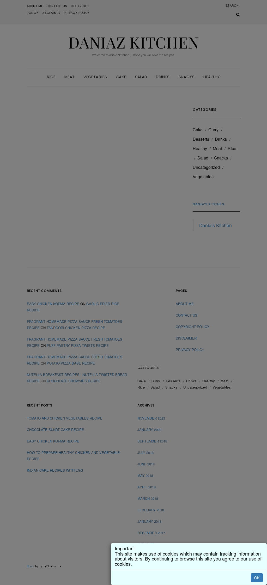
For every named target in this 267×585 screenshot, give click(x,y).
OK (256, 577)
